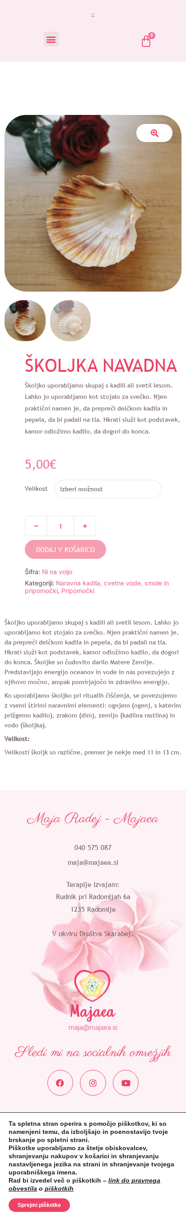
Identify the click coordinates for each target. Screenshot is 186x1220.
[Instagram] (93, 1083)
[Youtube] (126, 1083)
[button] (51, 39)
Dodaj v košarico (65, 549)
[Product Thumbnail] (154, 133)
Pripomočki (77, 590)
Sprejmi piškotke (39, 1205)
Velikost (36, 488)
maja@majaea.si (93, 862)
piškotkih (59, 1188)
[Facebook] (60, 1083)
